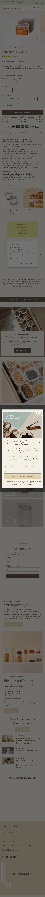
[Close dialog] (39, 413)
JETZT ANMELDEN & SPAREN (22, 476)
